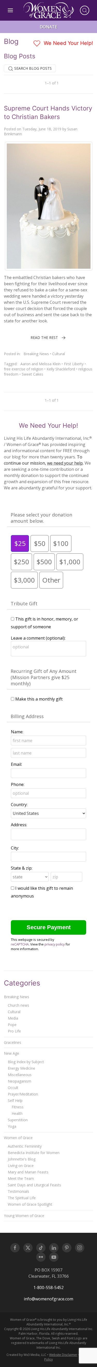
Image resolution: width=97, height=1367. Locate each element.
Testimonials (18, 1191)
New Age (11, 1053)
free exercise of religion (23, 369)
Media (13, 1018)
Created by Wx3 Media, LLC (26, 1355)
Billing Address (27, 716)
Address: (19, 825)
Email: (16, 764)
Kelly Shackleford (61, 369)
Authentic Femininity (25, 1146)
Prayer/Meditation (23, 1094)
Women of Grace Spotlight (30, 1204)
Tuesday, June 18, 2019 (41, 128)
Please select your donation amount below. (41, 518)
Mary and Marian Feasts (28, 1172)
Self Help (15, 1100)
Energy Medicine (21, 1068)
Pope (12, 1024)
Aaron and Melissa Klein (40, 363)
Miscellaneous (20, 1074)
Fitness (18, 1106)
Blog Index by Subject (26, 1061)
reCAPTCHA (20, 944)
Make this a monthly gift (39, 699)
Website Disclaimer (63, 1355)
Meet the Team (21, 1178)
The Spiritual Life (22, 1197)
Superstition (18, 1119)
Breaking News (36, 353)
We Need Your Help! (67, 43)
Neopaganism (19, 1081)
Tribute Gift (24, 603)
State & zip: (21, 868)
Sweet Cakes (32, 374)
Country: (19, 804)
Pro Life (14, 1031)
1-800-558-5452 (48, 1287)
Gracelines (12, 1042)
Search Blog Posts (32, 68)
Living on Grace (21, 1165)
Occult (13, 1087)
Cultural (58, 353)
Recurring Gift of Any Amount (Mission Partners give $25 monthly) (44, 677)
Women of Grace (18, 1137)
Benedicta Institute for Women (33, 1152)
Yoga (12, 1126)
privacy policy (54, 944)
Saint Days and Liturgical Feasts (34, 1184)
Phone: (17, 784)
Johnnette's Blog (21, 1159)
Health (17, 1113)
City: (15, 848)
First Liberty (74, 363)
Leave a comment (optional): (38, 638)
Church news (18, 1005)
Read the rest (44, 337)
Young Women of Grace (24, 1215)
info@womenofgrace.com (48, 1299)
